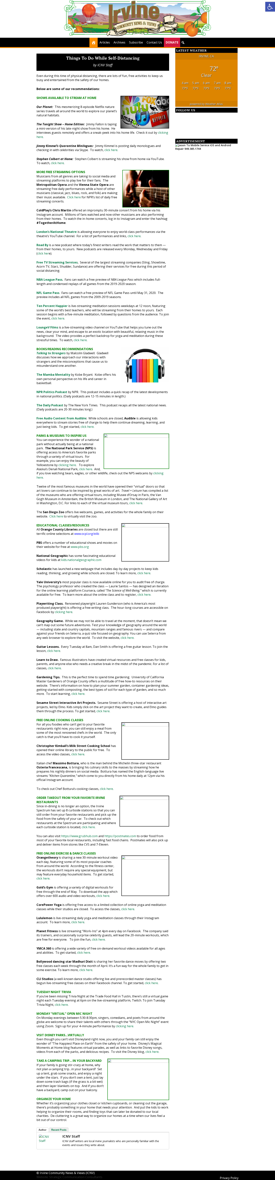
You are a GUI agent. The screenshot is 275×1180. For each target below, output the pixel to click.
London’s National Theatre (56, 232)
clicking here (67, 465)
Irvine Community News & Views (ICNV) (67, 1173)
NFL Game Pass (47, 293)
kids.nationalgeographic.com (81, 560)
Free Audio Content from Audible (61, 418)
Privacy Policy (229, 1178)
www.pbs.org (80, 547)
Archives (119, 42)
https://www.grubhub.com (79, 836)
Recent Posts (58, 1129)
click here (110, 150)
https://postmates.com (120, 836)
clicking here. (125, 1026)
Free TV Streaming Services (57, 262)
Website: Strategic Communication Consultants (69, 1177)
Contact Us (154, 42)
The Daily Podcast (49, 405)
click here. (104, 711)
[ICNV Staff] (46, 1141)
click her (43, 253)
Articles (105, 42)
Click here (74, 197)
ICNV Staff (104, 65)
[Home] (93, 42)
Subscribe (136, 42)
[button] (183, 42)
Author (42, 1129)
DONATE (172, 42)
